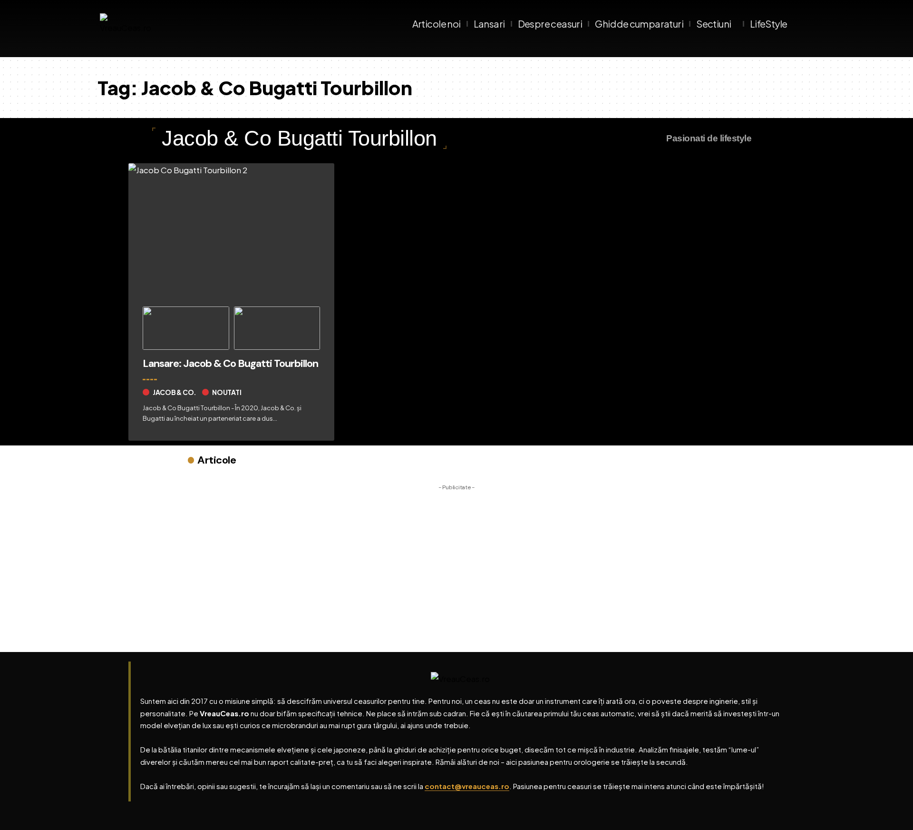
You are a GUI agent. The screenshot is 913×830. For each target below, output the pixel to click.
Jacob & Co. (174, 392)
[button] (806, 24)
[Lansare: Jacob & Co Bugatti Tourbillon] (231, 231)
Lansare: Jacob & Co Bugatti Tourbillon (230, 363)
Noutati (226, 392)
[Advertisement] (456, 561)
